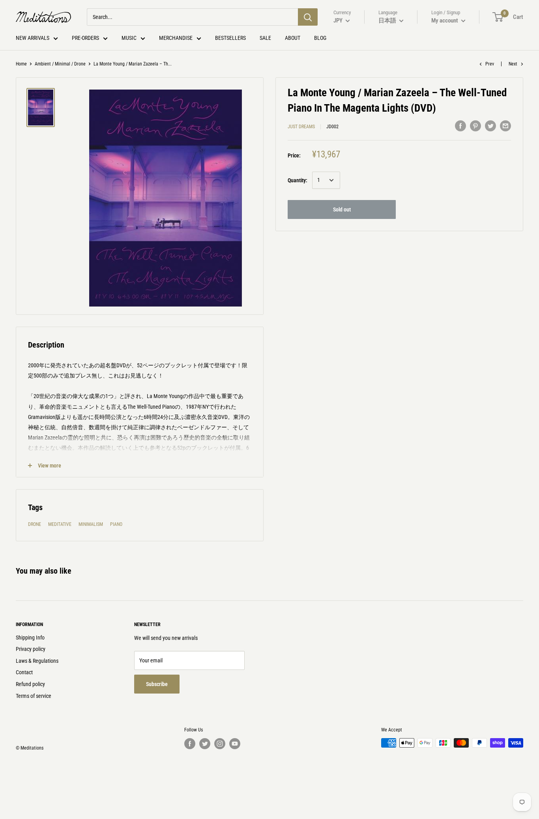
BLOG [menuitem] (320, 38)
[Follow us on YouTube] (234, 743)
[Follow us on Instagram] (219, 743)
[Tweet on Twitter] (490, 125)
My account (445, 20)
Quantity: (297, 180)
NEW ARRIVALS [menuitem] (32, 38)
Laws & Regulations (37, 661)
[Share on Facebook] (460, 125)
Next (513, 64)
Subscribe (157, 684)
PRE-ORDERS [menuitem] (85, 38)
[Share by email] (505, 125)
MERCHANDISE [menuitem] (176, 38)
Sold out (342, 209)
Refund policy (30, 684)
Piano (116, 524)
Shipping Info (30, 637)
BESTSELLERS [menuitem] (230, 38)
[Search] (308, 17)
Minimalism (91, 524)
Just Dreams (301, 126)
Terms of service (33, 696)
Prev (489, 64)
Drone (34, 524)
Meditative (59, 524)
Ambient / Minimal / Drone (60, 64)
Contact (24, 672)
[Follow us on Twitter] (204, 743)
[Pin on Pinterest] (475, 125)
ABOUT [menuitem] (292, 38)
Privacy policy (30, 649)
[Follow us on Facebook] (189, 743)
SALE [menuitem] (265, 38)
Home (21, 64)
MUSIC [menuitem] (129, 38)
